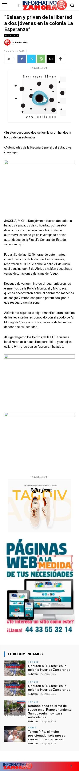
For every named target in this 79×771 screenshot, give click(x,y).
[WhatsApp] (41, 59)
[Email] (51, 59)
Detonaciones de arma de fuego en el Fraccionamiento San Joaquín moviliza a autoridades (50, 711)
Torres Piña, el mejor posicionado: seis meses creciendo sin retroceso (46, 735)
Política (32, 727)
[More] (60, 59)
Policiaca (11, 35)
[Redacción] (8, 42)
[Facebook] (19, 5)
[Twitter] (31, 59)
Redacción (21, 42)
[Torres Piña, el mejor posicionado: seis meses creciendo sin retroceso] (14, 734)
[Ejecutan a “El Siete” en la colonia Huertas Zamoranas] (14, 668)
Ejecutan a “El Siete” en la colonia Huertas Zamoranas (49, 668)
